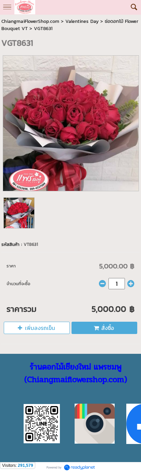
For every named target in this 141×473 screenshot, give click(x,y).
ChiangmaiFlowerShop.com (30, 21)
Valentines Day (82, 21)
